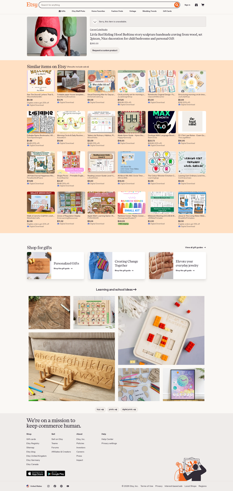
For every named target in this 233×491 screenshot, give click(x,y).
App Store (35, 473)
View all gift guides (194, 247)
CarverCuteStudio (98, 29)
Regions (203, 486)
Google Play (56, 473)
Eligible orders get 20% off (38, 224)
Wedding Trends (150, 11)
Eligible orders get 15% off (189, 224)
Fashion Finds (117, 11)
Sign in (187, 5)
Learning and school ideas (114, 289)
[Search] (177, 5)
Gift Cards (167, 11)
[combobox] (106, 5)
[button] (34, 486)
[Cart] (203, 5)
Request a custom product (104, 50)
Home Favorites (98, 11)
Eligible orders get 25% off (38, 103)
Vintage (132, 11)
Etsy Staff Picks (78, 11)
